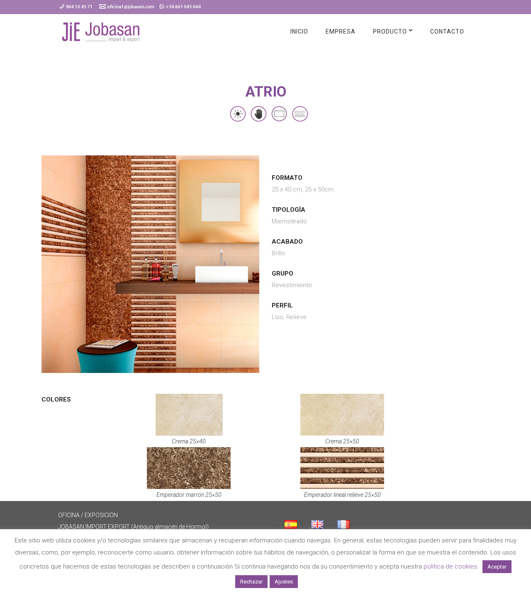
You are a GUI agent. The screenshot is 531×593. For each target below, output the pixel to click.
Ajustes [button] (284, 581)
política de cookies (450, 566)
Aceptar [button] (497, 567)
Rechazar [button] (251, 581)
